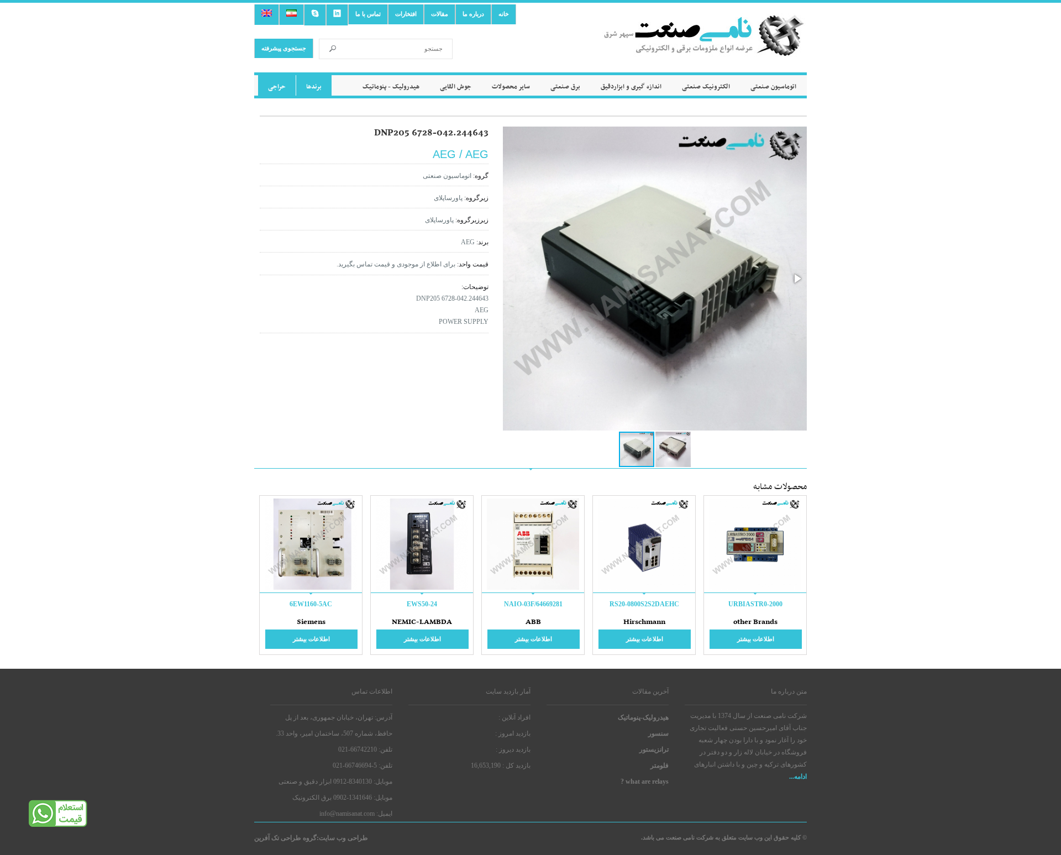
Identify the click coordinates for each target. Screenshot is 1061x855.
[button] (797, 278)
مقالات (439, 14)
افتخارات (406, 14)
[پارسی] (291, 14)
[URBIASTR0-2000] (755, 588)
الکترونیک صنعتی (706, 86)
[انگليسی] (267, 14)
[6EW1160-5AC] (311, 588)
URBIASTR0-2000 (755, 604)
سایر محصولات (511, 86)
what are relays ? (645, 781)
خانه (503, 14)
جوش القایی (455, 86)
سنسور (658, 733)
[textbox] (397, 49)
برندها (314, 86)
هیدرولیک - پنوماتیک (391, 86)
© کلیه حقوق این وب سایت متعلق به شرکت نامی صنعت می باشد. (724, 837)
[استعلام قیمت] (58, 825)
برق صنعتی (565, 86)
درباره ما (473, 14)
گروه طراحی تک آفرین (285, 838)
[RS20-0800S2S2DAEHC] (644, 588)
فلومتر (659, 765)
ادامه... (798, 776)
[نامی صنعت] (704, 48)
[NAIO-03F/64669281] (533, 588)
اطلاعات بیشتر (755, 639)
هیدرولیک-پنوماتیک (643, 717)
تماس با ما (368, 14)
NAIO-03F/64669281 (533, 604)
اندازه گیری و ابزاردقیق (631, 86)
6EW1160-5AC (311, 604)
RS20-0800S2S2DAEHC (644, 604)
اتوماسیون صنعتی (773, 86)
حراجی (277, 86)
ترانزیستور (654, 749)
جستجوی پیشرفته (283, 48)
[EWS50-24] (422, 588)
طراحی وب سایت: (342, 838)
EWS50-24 (422, 604)
